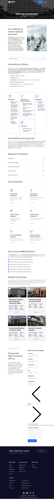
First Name (30, 353)
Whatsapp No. (31, 376)
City (29, 370)
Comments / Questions (33, 427)
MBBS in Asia (21, 467)
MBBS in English (22, 471)
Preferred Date (31, 381)
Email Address (31, 364)
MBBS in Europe (22, 465)
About (10, 465)
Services (10, 467)
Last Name (30, 359)
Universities (11, 469)
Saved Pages (34, 467)
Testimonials (11, 471)
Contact (10, 473)
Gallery (33, 465)
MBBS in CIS (21, 469)
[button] (43, 58)
